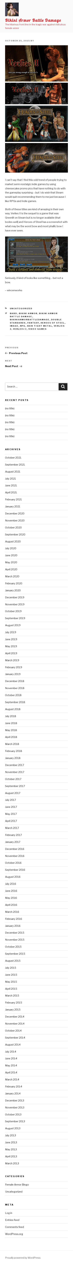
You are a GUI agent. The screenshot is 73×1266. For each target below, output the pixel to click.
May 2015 (11, 981)
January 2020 (13, 590)
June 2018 (11, 723)
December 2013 (14, 1100)
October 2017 (13, 779)
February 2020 (13, 583)
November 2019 (14, 604)
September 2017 (15, 786)
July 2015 (10, 967)
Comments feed (14, 1227)
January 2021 (12, 506)
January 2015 (13, 1009)
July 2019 (10, 632)
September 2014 (15, 1037)
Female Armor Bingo (17, 1184)
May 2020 (11, 562)
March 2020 (12, 576)
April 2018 (11, 737)
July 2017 (10, 800)
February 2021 (13, 499)
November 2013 (14, 1107)
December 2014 (14, 1016)
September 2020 (15, 534)
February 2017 (13, 835)
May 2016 (11, 897)
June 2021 (11, 485)
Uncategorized (21, 308)
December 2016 (14, 849)
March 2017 (12, 828)
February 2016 (13, 918)
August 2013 (12, 1128)
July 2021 (10, 478)
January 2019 (13, 674)
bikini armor (28, 313)
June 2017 (11, 807)
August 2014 (13, 1044)
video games (37, 329)
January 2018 (13, 758)
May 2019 (11, 646)
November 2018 (14, 688)
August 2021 (12, 471)
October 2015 (13, 946)
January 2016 (13, 925)
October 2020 (13, 527)
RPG (22, 326)
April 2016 (11, 904)
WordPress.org (14, 1234)
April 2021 (11, 492)
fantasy (33, 323)
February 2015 (13, 1002)
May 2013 (11, 1149)
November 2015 (14, 939)
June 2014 (11, 1058)
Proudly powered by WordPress (23, 1257)
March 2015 (12, 995)
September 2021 (15, 464)
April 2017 (11, 821)
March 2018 (12, 744)
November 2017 (14, 772)
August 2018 (13, 709)
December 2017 (14, 765)
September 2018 (15, 702)
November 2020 (15, 520)
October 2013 (13, 1114)
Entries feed (12, 1220)
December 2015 (14, 932)
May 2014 (11, 1065)
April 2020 (11, 569)
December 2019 (14, 597)
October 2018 (13, 695)
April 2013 (11, 1156)
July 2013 (10, 1135)
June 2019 (11, 639)
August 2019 (13, 625)
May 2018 (11, 730)
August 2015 (13, 960)
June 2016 (11, 890)
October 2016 (13, 862)
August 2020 (13, 541)
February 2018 (13, 751)
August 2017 (12, 793)
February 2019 (13, 667)
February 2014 (13, 1086)
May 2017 (11, 814)
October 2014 (13, 1030)
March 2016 (12, 911)
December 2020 (14, 513)
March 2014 (12, 1079)
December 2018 (14, 681)
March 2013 (12, 1163)
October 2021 (13, 457)
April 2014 (11, 1072)
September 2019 (15, 618)
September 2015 (15, 953)
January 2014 (13, 1093)
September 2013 (15, 1121)
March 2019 (12, 660)
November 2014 (14, 1023)
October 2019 (13, 611)
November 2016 (14, 856)
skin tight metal (39, 326)
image (14, 326)
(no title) (9, 408)
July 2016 (10, 883)
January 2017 (12, 842)
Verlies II (20, 329)
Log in (8, 1213)
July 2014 (10, 1051)
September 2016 (15, 869)
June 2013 (11, 1142)
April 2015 (11, 988)
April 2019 (11, 653)
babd (13, 313)
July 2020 (10, 548)
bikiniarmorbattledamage (30, 319)
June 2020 (11, 555)
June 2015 (11, 974)
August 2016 (13, 876)
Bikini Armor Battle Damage (33, 20)
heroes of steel (53, 323)
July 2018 (10, 716)
